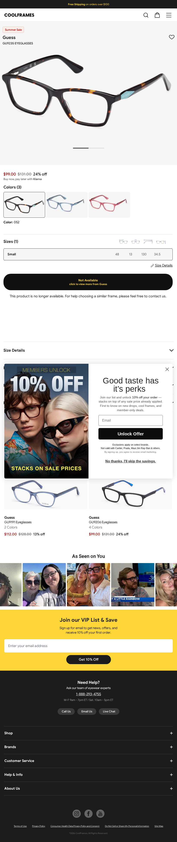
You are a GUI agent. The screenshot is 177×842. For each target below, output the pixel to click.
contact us (157, 296)
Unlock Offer (131, 433)
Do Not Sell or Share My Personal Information (127, 826)
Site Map (159, 826)
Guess (9, 37)
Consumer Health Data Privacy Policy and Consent (75, 826)
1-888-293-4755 (88, 694)
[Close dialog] (167, 369)
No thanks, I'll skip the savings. (130, 461)
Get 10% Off (88, 659)
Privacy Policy (38, 826)
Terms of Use (20, 826)
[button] (44, 584)
